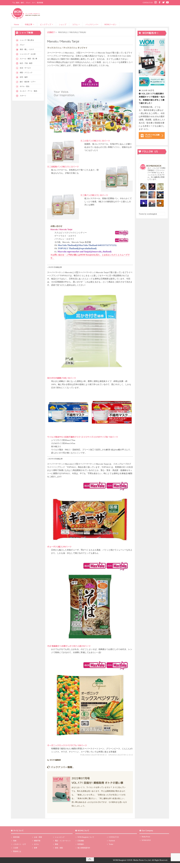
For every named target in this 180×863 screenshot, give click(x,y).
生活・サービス (25, 68)
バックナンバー (92, 24)
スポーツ (23, 96)
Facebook (112, 841)
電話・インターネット (63, 841)
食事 (35, 848)
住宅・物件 (24, 77)
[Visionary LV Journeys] (160, 194)
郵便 (56, 844)
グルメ (22, 45)
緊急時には (17, 851)
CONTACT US (148, 3)
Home (16, 24)
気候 (14, 841)
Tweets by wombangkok (148, 214)
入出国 (15, 848)
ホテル (36, 844)
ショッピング (59, 837)
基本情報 (16, 837)
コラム (75, 24)
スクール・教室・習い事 (28, 59)
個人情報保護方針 (83, 848)
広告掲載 (80, 841)
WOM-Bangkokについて (85, 837)
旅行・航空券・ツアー (28, 82)
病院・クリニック (26, 72)
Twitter (111, 844)
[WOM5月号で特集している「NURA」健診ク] (143, 194)
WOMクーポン (110, 24)
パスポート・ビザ (19, 844)
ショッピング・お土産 (28, 54)
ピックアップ (45, 24)
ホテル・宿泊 (24, 86)
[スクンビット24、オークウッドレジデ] (160, 203)
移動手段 (37, 841)
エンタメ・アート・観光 (28, 91)
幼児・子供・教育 (26, 63)
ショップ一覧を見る (27, 40)
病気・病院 (59, 848)
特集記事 (28, 24)
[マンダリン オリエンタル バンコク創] (160, 186)
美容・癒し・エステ (27, 49)
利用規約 (80, 844)
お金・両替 (38, 837)
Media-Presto (146, 837)
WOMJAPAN (146, 840)
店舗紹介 (51, 32)
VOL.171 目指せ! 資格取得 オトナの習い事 (97, 783)
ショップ (62, 24)
